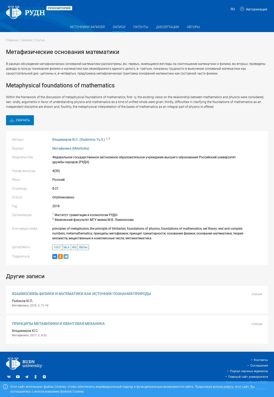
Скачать (22, 120)
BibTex (83, 247)
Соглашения (259, 365)
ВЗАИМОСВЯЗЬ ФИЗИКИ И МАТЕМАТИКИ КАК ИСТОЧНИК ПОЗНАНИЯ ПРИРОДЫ (81, 294)
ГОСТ (57, 247)
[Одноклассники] (60, 256)
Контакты (261, 360)
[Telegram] (66, 256)
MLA (66, 247)
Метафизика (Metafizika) (70, 148)
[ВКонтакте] (54, 256)
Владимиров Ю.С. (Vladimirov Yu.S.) (78, 139)
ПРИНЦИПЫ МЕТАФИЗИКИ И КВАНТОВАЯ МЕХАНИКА (58, 324)
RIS (74, 247)
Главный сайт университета (248, 377)
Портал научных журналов (249, 371)
